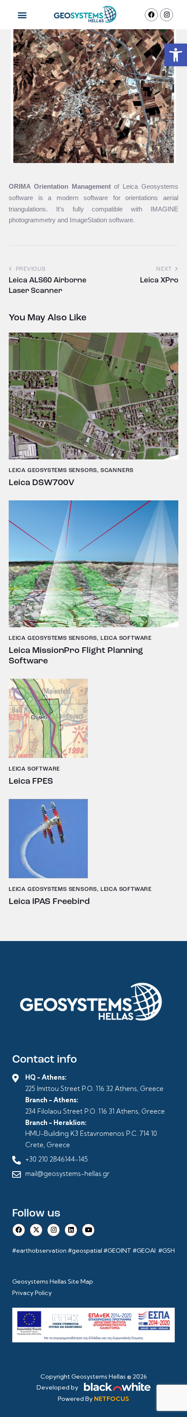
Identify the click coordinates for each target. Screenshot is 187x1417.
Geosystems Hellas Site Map (53, 1281)
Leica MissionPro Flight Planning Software (76, 656)
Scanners (117, 470)
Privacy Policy (32, 1293)
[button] (175, 55)
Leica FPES (31, 781)
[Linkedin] (70, 1230)
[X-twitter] (36, 1230)
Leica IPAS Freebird (49, 901)
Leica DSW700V (41, 483)
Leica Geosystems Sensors (53, 470)
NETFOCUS (111, 1399)
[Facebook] (151, 14)
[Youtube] (88, 1230)
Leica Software (126, 638)
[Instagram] (166, 14)
